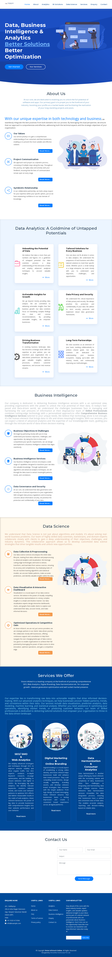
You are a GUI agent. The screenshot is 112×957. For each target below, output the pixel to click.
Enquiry (94, 4)
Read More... (45, 151)
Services (83, 4)
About (35, 4)
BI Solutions (58, 4)
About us (34, 910)
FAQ (32, 914)
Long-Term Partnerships (78, 340)
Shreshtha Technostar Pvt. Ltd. (60, 953)
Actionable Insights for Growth (34, 295)
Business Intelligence (56, 914)
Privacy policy (36, 922)
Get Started (14, 67)
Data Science (71, 4)
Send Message (84, 878)
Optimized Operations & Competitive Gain (33, 624)
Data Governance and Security (29, 486)
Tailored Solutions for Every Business (77, 249)
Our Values (19, 133)
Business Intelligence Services (29, 458)
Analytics (45, 4)
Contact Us (52, 922)
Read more (21, 816)
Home (27, 4)
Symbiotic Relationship (26, 188)
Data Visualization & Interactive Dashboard (30, 588)
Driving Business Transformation (31, 341)
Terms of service (37, 918)
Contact (104, 4)
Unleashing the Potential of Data (35, 249)
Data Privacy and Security (79, 294)
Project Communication (26, 159)
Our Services (36, 67)
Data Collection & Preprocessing (30, 551)
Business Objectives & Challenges (31, 431)
